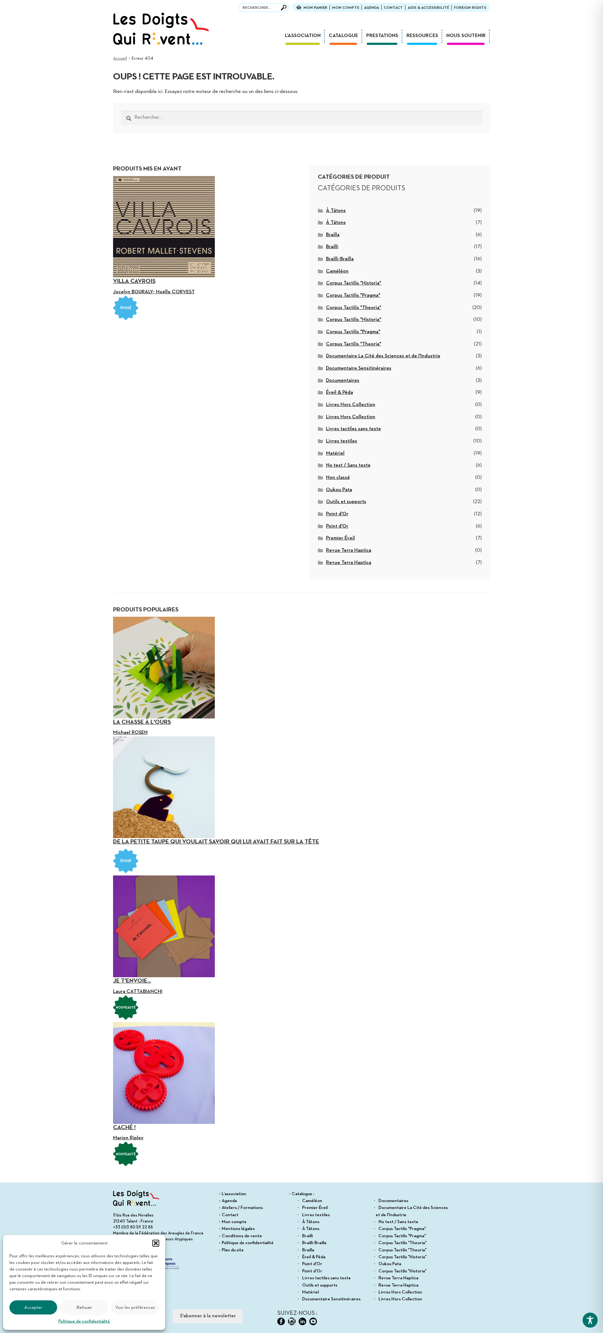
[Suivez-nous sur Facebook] (281, 1321)
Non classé (338, 477)
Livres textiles (341, 441)
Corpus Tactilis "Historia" (353, 283)
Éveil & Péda (339, 392)
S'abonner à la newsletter (208, 1316)
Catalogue (343, 35)
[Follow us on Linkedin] (302, 1321)
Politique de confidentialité (84, 1321)
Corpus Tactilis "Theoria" (353, 307)
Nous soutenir (466, 35)
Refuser (84, 1307)
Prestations (382, 35)
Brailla (333, 234)
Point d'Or (337, 514)
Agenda (371, 8)
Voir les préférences (135, 1307)
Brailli (332, 246)
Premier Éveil (340, 538)
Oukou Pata (339, 489)
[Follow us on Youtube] (313, 1321)
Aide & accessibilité (428, 8)
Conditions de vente (242, 1236)
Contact (393, 8)
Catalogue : (303, 1194)
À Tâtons (336, 210)
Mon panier (315, 8)
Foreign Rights (470, 8)
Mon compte (345, 8)
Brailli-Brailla (340, 259)
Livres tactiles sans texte (353, 428)
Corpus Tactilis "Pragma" (353, 295)
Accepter (33, 1307)
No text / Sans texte (348, 465)
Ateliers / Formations (242, 1208)
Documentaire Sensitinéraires (358, 368)
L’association (303, 35)
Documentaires (342, 380)
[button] (156, 1243)
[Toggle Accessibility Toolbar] (590, 1320)
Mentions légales (238, 1229)
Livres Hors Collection (350, 404)
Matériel (335, 453)
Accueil (120, 58)
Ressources (422, 35)
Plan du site (233, 1250)
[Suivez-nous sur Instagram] (292, 1321)
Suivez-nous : (297, 1313)
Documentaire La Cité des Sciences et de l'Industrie (383, 356)
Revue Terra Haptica (348, 550)
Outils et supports (346, 501)
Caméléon (337, 271)
